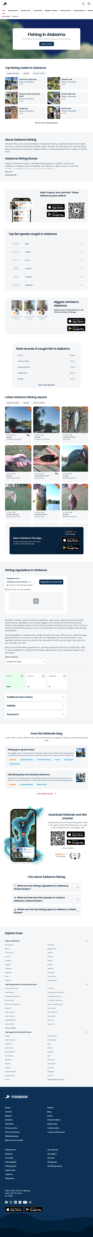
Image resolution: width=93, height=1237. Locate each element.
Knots (49, 1116)
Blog (49, 1112)
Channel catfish (39, 73)
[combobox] (6, 661)
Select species (11, 657)
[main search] (83, 3)
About (7, 1107)
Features (8, 1154)
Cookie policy (53, 1128)
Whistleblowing (11, 1136)
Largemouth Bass (26, 759)
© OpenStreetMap (48, 612)
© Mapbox (38, 612)
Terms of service (12, 1132)
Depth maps (10, 1170)
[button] (14, 681)
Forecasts (9, 1158)
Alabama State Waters (17, 582)
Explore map (46, 44)
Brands (50, 1107)
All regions (52, 1154)
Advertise (9, 1124)
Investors (9, 1120)
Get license (9, 175)
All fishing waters (54, 1166)
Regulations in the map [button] (51, 582)
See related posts (45, 793)
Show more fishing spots (46, 123)
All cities (51, 1158)
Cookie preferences (56, 1132)
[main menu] (89, 3)
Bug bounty (52, 1124)
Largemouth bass (13, 73)
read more (8, 172)
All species (52, 1162)
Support (8, 1116)
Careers (8, 1112)
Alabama (13, 759)
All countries (52, 1150)
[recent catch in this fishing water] (18, 425)
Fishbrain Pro (10, 1150)
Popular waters (53, 1120)
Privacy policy (11, 1128)
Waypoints (9, 1178)
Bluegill (26, 73)
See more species (46, 385)
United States (6, 16)
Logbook (9, 1174)
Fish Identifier (11, 1162)
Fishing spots (10, 1166)
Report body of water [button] (14, 1140)
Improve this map (60, 612)
